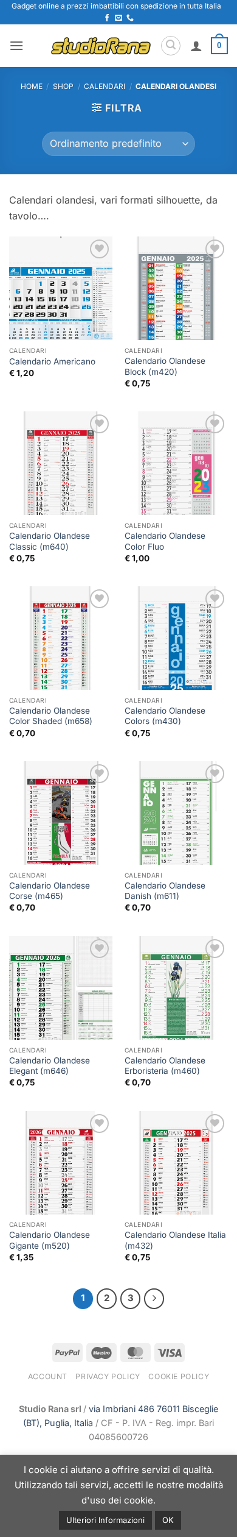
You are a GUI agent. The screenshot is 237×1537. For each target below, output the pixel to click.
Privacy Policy (107, 1376)
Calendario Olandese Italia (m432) (175, 1240)
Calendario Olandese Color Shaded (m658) (50, 716)
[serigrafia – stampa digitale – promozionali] (100, 45)
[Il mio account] (196, 45)
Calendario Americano (52, 361)
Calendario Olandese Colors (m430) (165, 716)
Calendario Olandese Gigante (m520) (49, 1240)
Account (47, 1376)
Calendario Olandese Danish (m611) (165, 891)
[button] (16, 45)
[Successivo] (154, 1298)
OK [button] (168, 1520)
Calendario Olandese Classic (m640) (49, 541)
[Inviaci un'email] (118, 18)
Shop (63, 86)
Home (32, 86)
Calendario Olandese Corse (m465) (49, 891)
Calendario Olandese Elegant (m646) (49, 1066)
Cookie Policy (178, 1376)
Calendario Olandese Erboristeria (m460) (165, 1066)
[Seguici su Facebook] (107, 18)
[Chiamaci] (130, 18)
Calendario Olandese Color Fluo (165, 541)
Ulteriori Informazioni (105, 1520)
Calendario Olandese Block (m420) (165, 366)
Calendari (104, 86)
